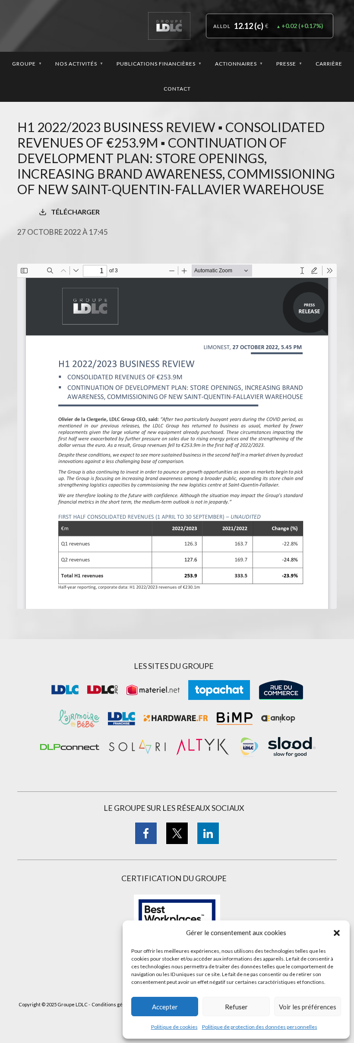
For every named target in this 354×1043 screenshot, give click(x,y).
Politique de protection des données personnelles (259, 1027)
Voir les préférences (307, 1007)
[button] (336, 933)
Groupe (27, 63)
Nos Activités (79, 63)
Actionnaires (239, 63)
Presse (289, 63)
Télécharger (75, 212)
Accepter (165, 1007)
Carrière (329, 63)
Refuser (236, 1007)
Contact (177, 88)
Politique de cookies (174, 1027)
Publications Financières (159, 63)
